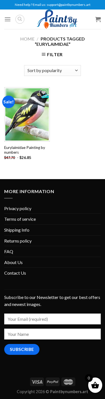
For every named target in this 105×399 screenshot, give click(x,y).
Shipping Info (16, 229)
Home (27, 38)
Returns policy (18, 240)
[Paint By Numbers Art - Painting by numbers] (57, 19)
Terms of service (20, 219)
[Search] (19, 19)
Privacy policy (17, 208)
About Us (13, 262)
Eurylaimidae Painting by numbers (24, 150)
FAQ (8, 251)
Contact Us (15, 273)
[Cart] (98, 19)
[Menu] (7, 19)
